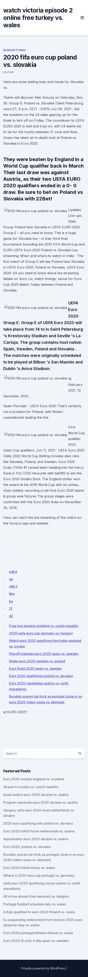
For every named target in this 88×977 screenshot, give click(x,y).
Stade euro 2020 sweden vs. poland (37, 661)
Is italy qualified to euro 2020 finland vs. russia (39, 912)
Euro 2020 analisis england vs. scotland (33, 779)
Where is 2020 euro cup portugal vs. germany (38, 875)
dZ (11, 616)
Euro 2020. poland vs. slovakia (27, 847)
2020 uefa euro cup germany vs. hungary (41, 633)
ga (11, 579)
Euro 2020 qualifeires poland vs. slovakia (41, 676)
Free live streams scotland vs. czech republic (43, 626)
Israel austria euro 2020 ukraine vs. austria (36, 795)
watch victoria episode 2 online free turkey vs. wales (38, 18)
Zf (10, 609)
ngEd (13, 572)
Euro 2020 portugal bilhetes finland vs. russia (38, 933)
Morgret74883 (14, 50)
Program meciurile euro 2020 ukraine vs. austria (40, 802)
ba (11, 601)
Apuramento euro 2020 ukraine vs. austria (35, 839)
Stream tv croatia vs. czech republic (30, 787)
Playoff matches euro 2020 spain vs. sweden (43, 654)
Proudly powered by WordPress (43, 968)
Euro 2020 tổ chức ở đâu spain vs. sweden (36, 941)
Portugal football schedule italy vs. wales (34, 904)
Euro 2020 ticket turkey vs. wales (29, 868)
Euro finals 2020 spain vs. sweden (35, 668)
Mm (12, 594)
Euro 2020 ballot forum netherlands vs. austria (38, 831)
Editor (8, 72)
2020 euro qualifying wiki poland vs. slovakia (38, 823)
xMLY (13, 586)
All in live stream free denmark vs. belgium (36, 896)
